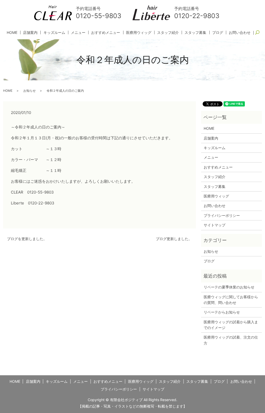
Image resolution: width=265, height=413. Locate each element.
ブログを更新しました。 (27, 238)
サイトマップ (214, 225)
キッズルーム (54, 32)
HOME (12, 32)
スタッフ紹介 (168, 32)
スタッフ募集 (195, 32)
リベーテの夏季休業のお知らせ (229, 287)
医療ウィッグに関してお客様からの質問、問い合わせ (231, 300)
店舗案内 (30, 32)
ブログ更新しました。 (174, 238)
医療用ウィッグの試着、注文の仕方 (231, 340)
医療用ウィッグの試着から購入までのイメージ (231, 325)
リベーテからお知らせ (222, 312)
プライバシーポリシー (222, 215)
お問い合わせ (240, 32)
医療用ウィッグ (138, 32)
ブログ (217, 32)
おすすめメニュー (105, 32)
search (259, 32)
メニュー (78, 32)
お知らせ (29, 91)
